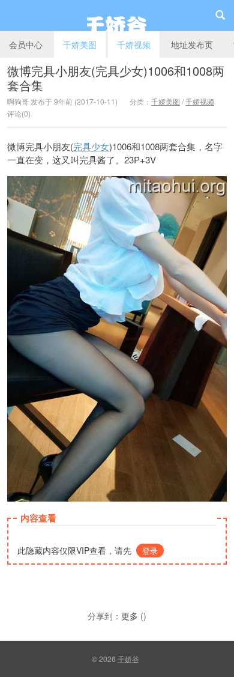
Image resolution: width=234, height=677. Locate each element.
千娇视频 (134, 44)
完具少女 (91, 146)
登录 (150, 550)
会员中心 (26, 44)
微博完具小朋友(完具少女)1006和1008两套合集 (115, 78)
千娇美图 (80, 44)
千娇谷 (117, 15)
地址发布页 (192, 44)
